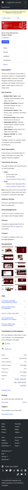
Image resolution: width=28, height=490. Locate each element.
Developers (5, 443)
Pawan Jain (8, 349)
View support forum (7, 414)
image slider (23, 379)
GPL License (16, 226)
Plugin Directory (6, 7)
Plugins (17, 429)
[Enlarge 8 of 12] (24, 256)
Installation (6, 56)
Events (17, 440)
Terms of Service (11, 179)
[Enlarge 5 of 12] (11, 279)
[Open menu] (25, 2)
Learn (3, 437)
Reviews (5, 52)
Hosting (4, 429)
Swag (17, 446)
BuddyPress (6, 459)
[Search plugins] (18, 18)
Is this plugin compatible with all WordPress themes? (9, 301)
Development (7, 60)
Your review (5, 402)
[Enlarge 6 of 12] (11, 287)
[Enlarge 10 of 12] (24, 271)
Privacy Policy (21, 179)
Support (5, 64)
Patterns (17, 432)
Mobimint (6, 37)
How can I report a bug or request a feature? (8, 324)
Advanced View (6, 390)
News (3, 426)
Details (5, 48)
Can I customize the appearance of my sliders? (9, 318)
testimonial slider (22, 382)
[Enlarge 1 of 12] (11, 249)
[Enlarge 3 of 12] (11, 264)
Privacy (4, 432)
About (3, 424)
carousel (17, 379)
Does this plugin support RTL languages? (8, 307)
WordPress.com (7, 451)
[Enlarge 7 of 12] (24, 249)
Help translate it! (17, 12)
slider (15, 382)
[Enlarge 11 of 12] (24, 279)
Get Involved (18, 437)
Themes (17, 426)
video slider (23, 385)
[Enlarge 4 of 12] (11, 272)
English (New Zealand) (11, 466)
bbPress (5, 456)
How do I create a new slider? (10, 313)
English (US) (23, 375)
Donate (18, 443)
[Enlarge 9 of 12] (24, 264)
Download (5, 41)
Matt (4, 454)
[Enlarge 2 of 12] (11, 256)
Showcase (18, 424)
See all (24, 402)
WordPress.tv (6, 446)
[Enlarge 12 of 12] (24, 286)
